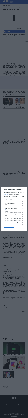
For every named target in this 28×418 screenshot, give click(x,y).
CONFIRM (9, 227)
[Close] (25, 188)
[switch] (22, 201)
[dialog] (14, 209)
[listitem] (14, 199)
